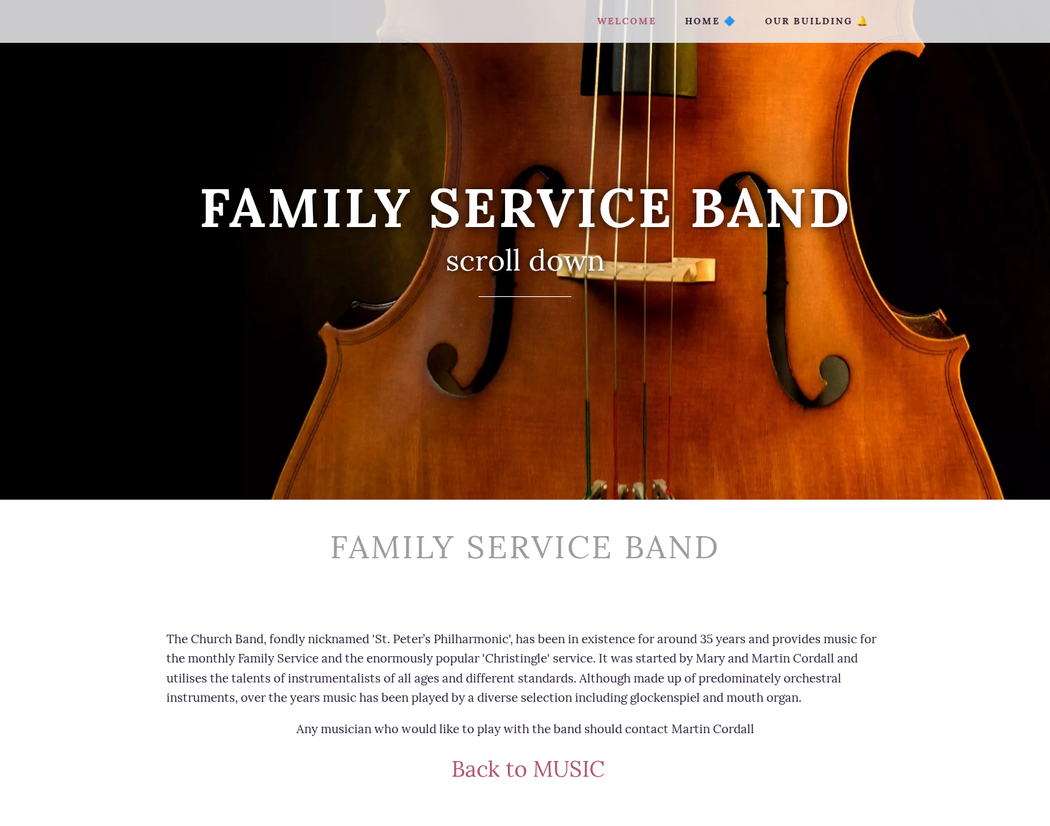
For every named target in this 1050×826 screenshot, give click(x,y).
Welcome (626, 21)
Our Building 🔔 (817, 21)
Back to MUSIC (525, 768)
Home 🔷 (710, 21)
